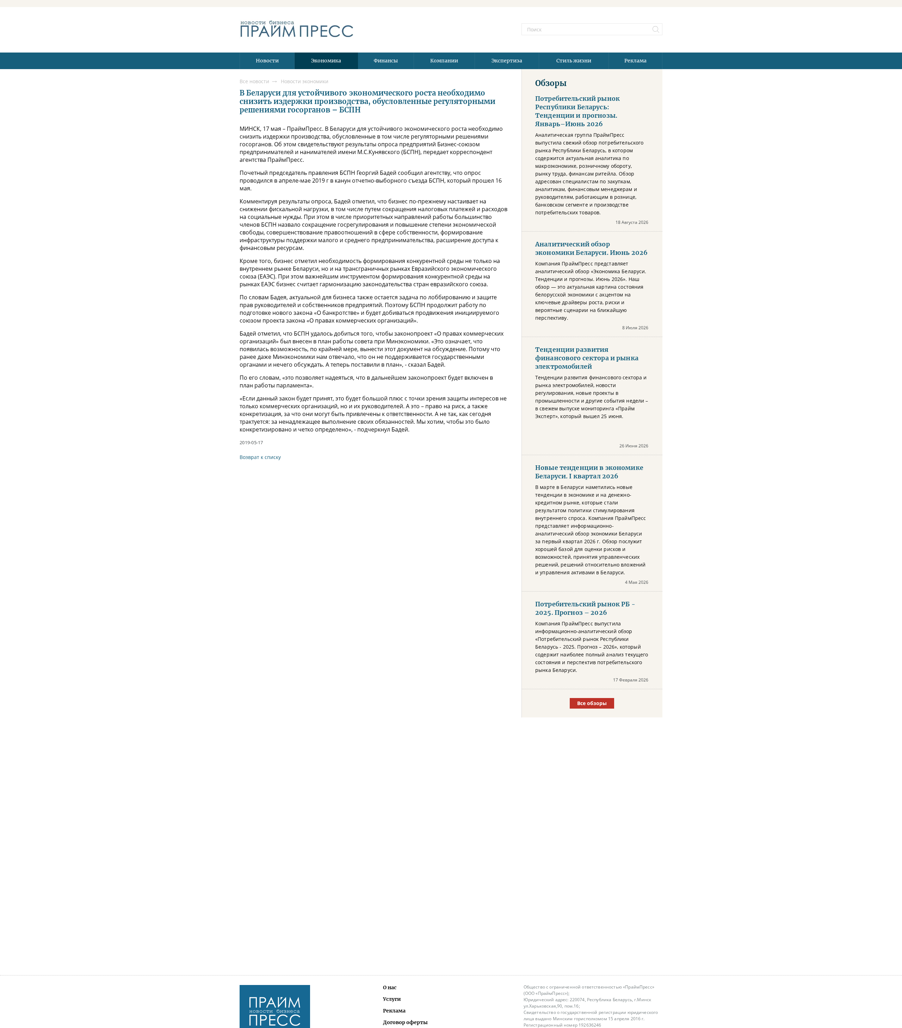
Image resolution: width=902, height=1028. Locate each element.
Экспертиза (507, 60)
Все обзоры (592, 703)
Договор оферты (405, 1022)
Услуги (392, 999)
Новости (267, 60)
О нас (389, 987)
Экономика (326, 60)
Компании (444, 60)
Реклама (635, 60)
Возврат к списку (260, 457)
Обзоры (551, 83)
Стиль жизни (573, 60)
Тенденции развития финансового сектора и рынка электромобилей (586, 358)
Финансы (386, 60)
